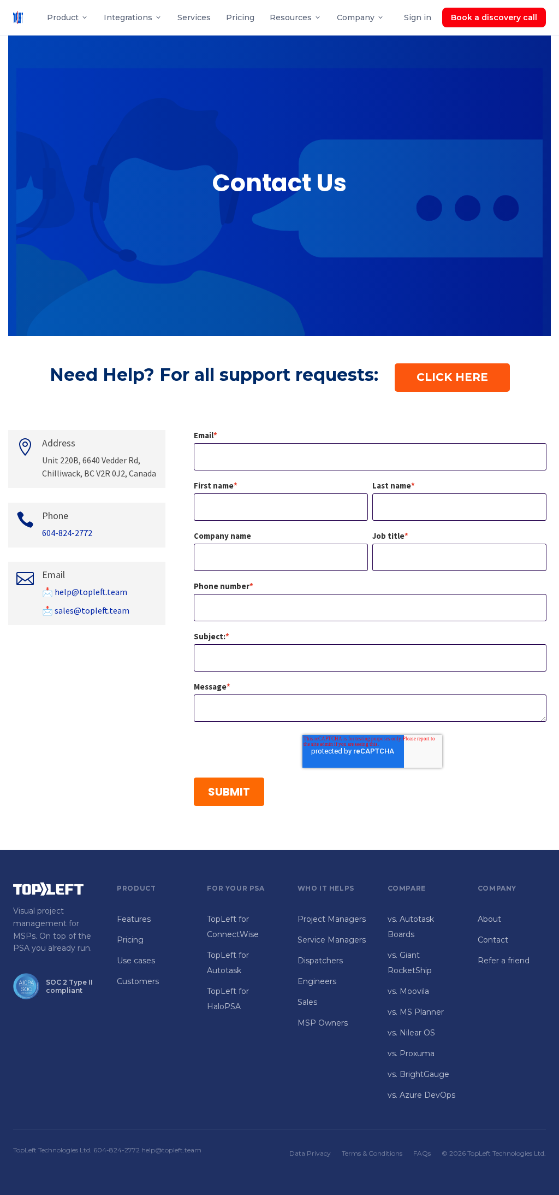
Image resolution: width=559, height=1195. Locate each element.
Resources (291, 17)
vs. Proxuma (411, 1053)
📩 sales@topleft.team (85, 610)
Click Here (452, 377)
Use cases (136, 961)
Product (63, 17)
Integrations (128, 17)
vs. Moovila (408, 991)
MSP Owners (323, 1023)
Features (134, 919)
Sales (307, 1002)
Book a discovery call (494, 17)
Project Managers (332, 919)
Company (355, 17)
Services (194, 17)
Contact (493, 940)
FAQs (422, 1153)
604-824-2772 (67, 532)
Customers (138, 981)
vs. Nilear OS (411, 1033)
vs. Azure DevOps (421, 1095)
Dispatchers (320, 961)
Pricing (240, 17)
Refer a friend (504, 961)
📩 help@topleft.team (84, 591)
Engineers (317, 981)
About (489, 919)
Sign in (417, 17)
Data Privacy (310, 1153)
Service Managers (332, 940)
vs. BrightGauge (418, 1074)
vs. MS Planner (416, 1012)
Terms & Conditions (372, 1153)
